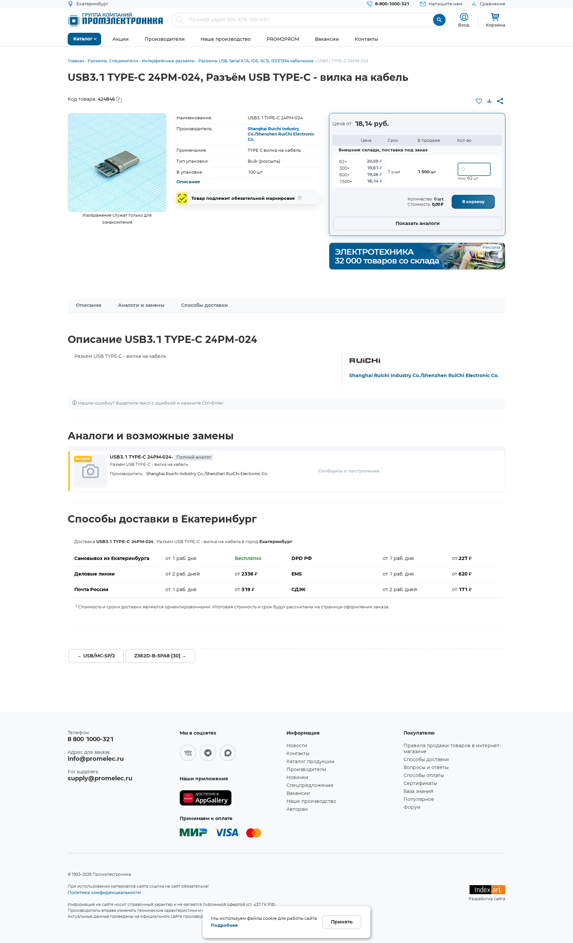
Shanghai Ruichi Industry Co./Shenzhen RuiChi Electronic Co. (281, 134)
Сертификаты (420, 783)
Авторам (297, 809)
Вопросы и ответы (426, 767)
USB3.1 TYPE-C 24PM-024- (160, 457)
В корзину (473, 202)
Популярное (419, 799)
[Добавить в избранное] (478, 101)
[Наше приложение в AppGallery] (231, 798)
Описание (188, 182)
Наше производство (311, 801)
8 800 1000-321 (90, 740)
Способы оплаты (424, 775)
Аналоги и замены (141, 305)
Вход (464, 25)
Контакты (297, 753)
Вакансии (298, 793)
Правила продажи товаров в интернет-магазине (452, 749)
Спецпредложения (309, 785)
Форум (412, 807)
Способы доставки (204, 305)
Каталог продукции (310, 761)
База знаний (418, 791)
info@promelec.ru (96, 759)
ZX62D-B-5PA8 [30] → (160, 656)
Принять (341, 922)
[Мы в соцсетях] (188, 753)
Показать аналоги (418, 223)
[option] (117, 162)
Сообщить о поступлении (348, 471)
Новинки (297, 777)
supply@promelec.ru (100, 779)
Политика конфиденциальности (104, 892)
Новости (296, 746)
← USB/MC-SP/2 (96, 656)
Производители (306, 769)
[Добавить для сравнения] (489, 101)
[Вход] (464, 17)
